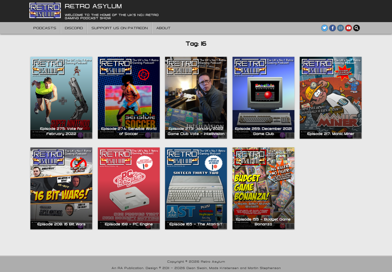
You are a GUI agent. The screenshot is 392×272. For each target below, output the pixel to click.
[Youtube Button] (348, 28)
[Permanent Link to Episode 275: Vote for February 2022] (61, 98)
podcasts (44, 28)
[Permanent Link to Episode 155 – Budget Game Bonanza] (263, 188)
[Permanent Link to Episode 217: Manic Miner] (331, 98)
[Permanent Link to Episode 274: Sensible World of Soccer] (129, 98)
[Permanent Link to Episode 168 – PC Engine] (129, 188)
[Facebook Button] (332, 28)
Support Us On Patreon (119, 28)
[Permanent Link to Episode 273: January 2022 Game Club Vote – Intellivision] (196, 98)
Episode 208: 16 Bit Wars (61, 224)
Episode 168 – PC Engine (129, 224)
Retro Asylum (93, 6)
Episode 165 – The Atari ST (196, 224)
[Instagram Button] (340, 28)
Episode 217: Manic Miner (330, 133)
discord (74, 28)
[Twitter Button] (324, 28)
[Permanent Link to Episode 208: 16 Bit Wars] (61, 188)
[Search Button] (356, 28)
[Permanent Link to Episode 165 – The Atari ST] (196, 188)
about (163, 28)
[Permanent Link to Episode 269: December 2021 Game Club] (263, 98)
